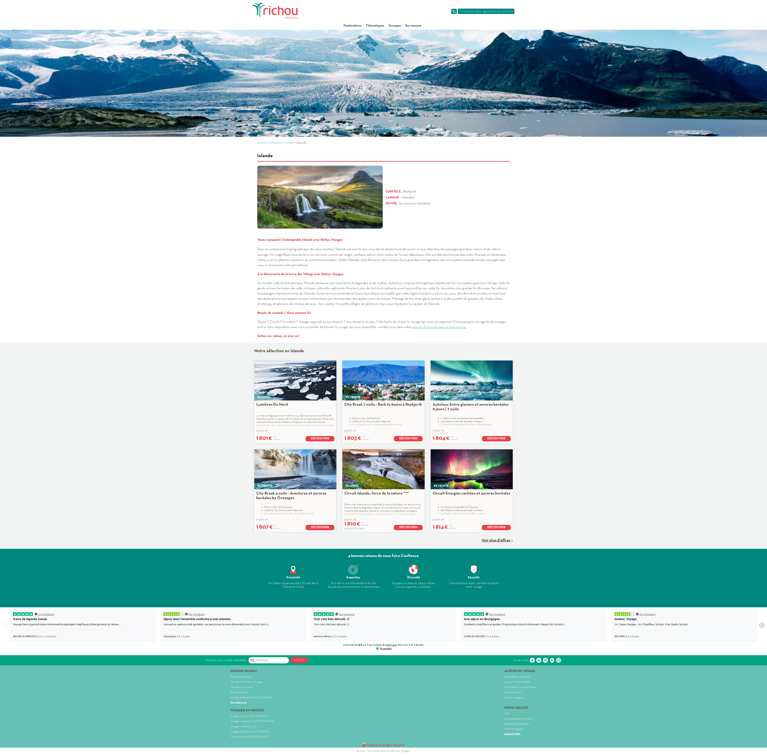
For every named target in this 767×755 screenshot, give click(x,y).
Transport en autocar (242, 687)
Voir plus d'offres (496, 540)
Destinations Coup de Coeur (520, 687)
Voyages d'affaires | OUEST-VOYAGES (251, 697)
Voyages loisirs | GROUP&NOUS (248, 716)
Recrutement (238, 702)
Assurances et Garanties (518, 718)
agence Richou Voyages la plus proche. (439, 327)
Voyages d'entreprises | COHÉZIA (249, 731)
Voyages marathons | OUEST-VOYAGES (252, 721)
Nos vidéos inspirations (517, 677)
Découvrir (320, 438)
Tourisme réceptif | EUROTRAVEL (249, 737)
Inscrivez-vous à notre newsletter (226, 660)
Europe (289, 143)
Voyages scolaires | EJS (243, 726)
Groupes (394, 25)
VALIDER (299, 660)
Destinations (353, 25)
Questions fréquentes (516, 724)
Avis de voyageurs (514, 697)
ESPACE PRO (512, 734)
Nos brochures (512, 692)
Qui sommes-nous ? (241, 677)
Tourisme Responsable (517, 682)
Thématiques (375, 25)
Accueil (261, 143)
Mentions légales (513, 729)
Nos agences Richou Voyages (246, 682)
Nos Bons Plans (239, 692)
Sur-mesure (413, 25)
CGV (507, 713)
